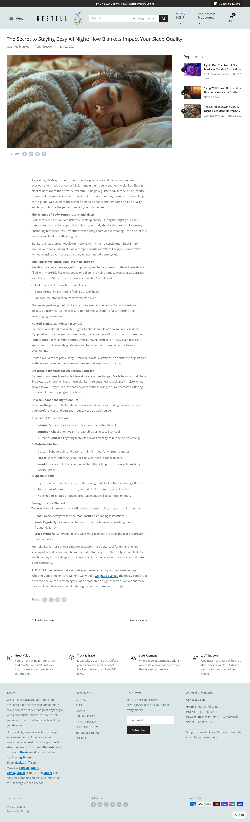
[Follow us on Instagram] (106, 804)
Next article (136, 620)
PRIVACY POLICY (86, 716)
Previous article (44, 620)
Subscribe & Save (229, 3)
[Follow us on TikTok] (125, 804)
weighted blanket (18, 46)
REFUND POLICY (86, 722)
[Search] (163, 18)
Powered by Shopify (18, 811)
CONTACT (82, 700)
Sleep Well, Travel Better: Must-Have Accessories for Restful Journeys (223, 90)
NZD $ (12, 798)
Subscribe (138, 730)
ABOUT (80, 705)
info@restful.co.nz (142, 3)
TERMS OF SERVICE (87, 733)
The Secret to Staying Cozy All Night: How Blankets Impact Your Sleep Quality (222, 109)
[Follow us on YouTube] (119, 804)
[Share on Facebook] (24, 153)
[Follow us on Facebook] (93, 804)
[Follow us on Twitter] (99, 804)
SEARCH (81, 738)
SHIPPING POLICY (87, 727)
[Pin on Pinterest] (31, 153)
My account (206, 17)
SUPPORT (82, 711)
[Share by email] (43, 153)
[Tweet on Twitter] (37, 153)
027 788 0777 (114, 3)
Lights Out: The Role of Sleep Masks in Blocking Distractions (222, 67)
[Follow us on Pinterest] (112, 804)
